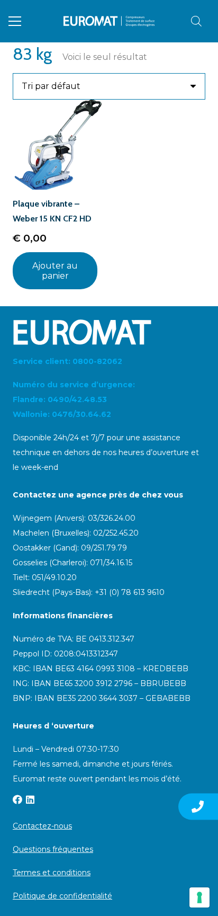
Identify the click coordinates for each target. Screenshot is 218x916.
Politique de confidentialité (62, 896)
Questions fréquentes (53, 849)
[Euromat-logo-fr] (109, 21)
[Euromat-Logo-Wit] (109, 332)
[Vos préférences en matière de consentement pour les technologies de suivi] (199, 897)
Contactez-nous (42, 826)
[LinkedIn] (30, 799)
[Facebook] (17, 799)
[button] (15, 21)
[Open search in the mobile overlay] (196, 21)
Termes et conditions (51, 872)
